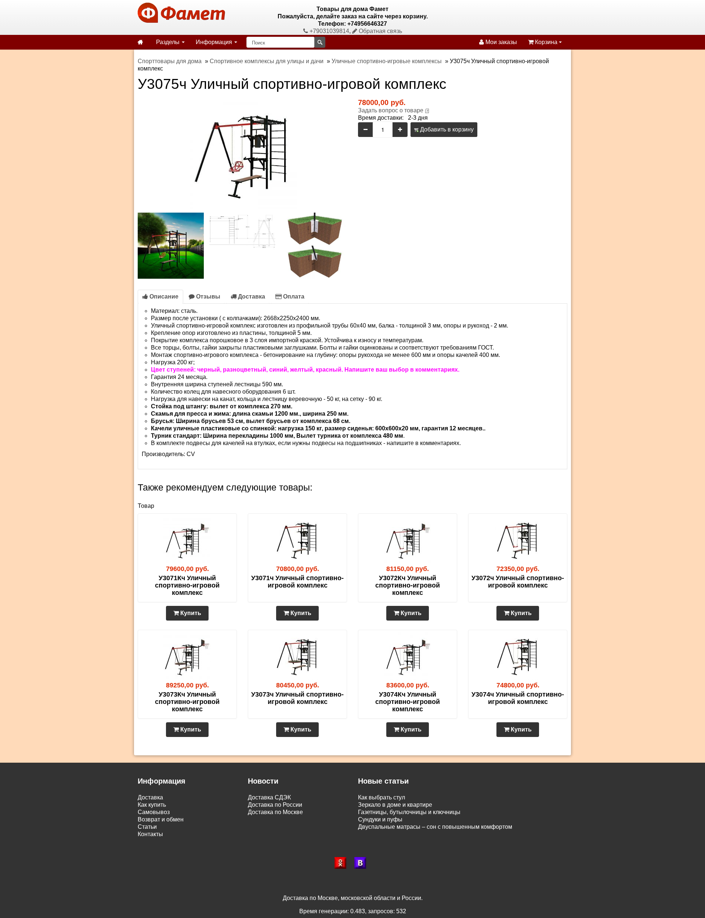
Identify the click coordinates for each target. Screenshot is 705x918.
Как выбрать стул (381, 797)
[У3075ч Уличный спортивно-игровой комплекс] (242, 153)
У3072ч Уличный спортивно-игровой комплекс (517, 581)
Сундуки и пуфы (380, 819)
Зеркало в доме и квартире (395, 805)
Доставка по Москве (275, 812)
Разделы (168, 42)
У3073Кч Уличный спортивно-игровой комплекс (187, 702)
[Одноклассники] (343, 863)
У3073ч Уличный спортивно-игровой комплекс (297, 698)
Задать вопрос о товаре (390, 110)
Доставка (250, 296)
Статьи (147, 827)
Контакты (150, 834)
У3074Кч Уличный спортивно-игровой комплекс (407, 702)
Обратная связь (379, 31)
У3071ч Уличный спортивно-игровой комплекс (297, 581)
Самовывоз (154, 812)
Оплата (293, 296)
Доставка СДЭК (269, 797)
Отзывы (207, 296)
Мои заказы (500, 42)
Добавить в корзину (446, 129)
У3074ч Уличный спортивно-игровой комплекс (517, 698)
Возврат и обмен (161, 819)
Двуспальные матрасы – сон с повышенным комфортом (435, 827)
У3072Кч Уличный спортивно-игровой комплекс (407, 585)
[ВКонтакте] (362, 863)
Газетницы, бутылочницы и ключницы (409, 812)
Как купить (152, 805)
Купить (190, 613)
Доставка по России (275, 805)
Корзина (546, 42)
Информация (215, 42)
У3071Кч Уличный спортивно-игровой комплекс (187, 585)
